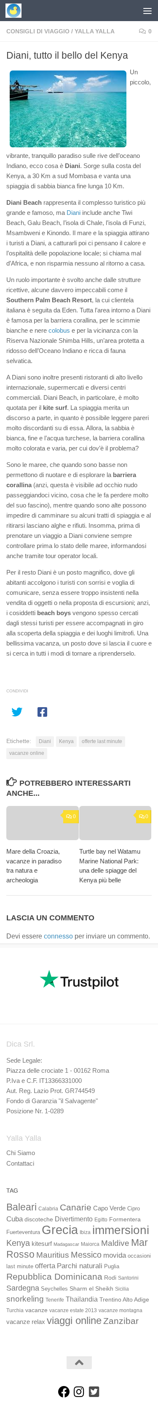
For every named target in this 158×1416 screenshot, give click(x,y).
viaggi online (74, 1320)
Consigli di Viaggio (38, 31)
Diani (73, 212)
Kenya (66, 741)
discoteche (38, 1219)
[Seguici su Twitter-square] (94, 1392)
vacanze (36, 1310)
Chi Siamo (20, 1152)
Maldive (115, 1243)
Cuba (14, 1219)
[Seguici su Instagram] (79, 1392)
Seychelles (54, 1289)
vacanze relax (25, 1321)
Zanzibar (121, 1321)
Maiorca (90, 1244)
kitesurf (42, 1243)
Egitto (100, 1219)
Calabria (48, 1209)
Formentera (125, 1219)
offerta (45, 1266)
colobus (59, 330)
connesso (58, 936)
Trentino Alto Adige (124, 1299)
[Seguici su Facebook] (64, 1392)
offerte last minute (102, 741)
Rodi (110, 1277)
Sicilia (122, 1289)
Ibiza (85, 1232)
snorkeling (25, 1298)
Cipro (133, 1209)
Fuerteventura (23, 1232)
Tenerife (55, 1299)
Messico (86, 1254)
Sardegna (22, 1288)
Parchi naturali (79, 1266)
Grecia (60, 1230)
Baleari (21, 1207)
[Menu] (147, 10)
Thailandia (82, 1299)
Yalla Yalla (95, 31)
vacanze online (26, 753)
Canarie (75, 1207)
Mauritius (52, 1255)
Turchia (15, 1310)
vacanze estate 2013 (73, 1310)
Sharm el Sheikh (91, 1288)
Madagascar (66, 1244)
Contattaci (20, 1163)
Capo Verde (109, 1208)
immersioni (120, 1230)
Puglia (111, 1267)
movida (114, 1255)
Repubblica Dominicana (54, 1276)
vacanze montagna (120, 1310)
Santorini (128, 1278)
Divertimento (74, 1219)
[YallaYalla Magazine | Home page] (16, 10)
